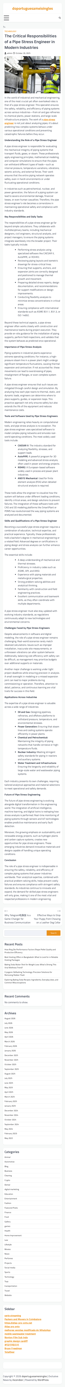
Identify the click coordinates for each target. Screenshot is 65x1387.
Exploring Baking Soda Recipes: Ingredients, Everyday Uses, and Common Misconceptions (31, 981)
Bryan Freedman (13, 1348)
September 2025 (12, 1069)
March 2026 (10, 1041)
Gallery (7, 1221)
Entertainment (11, 1198)
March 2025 (10, 1096)
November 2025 (11, 1059)
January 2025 (10, 1105)
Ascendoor (17, 1380)
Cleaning (8, 1175)
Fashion (8, 1203)
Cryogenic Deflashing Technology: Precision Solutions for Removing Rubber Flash (28, 973)
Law (6, 1239)
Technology (10, 31)
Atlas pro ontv (12, 1326)
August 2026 (10, 1018)
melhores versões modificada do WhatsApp (28, 1330)
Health (7, 1230)
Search (54, 932)
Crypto (7, 1180)
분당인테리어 (12, 1344)
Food (7, 1216)
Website (8, 1295)
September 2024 (12, 1124)
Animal (7, 1157)
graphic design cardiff (16, 1341)
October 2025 (10, 1064)
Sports (7, 1272)
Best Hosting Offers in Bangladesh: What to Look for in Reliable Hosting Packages (31, 958)
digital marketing (12, 1189)
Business (8, 1170)
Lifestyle (8, 1244)
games (7, 1226)
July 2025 (8, 1078)
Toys (6, 1281)
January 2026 (10, 1050)
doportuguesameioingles (32, 8)
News (7, 1253)
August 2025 (10, 1073)
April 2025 (9, 1091)
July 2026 (8, 1023)
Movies (8, 1249)
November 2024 (11, 1115)
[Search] (59, 18)
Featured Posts (11, 1207)
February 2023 (11, 1133)
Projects (8, 1263)
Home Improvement (13, 1235)
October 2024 (10, 1119)
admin (9, 53)
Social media (10, 1267)
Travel (7, 1290)
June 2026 (9, 1027)
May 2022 (9, 1138)
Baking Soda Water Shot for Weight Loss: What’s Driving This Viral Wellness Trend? (30, 966)
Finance (8, 1212)
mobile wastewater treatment (20, 1334)
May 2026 (9, 1032)
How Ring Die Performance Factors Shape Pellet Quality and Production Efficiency (30, 951)
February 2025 (11, 1101)
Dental (7, 1184)
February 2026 (11, 1045)
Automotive (10, 1161)
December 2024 (11, 1110)
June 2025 (9, 1082)
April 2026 (9, 1036)
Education (9, 1193)
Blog (6, 1166)
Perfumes (9, 1258)
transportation (11, 1285)
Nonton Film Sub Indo (16, 1337)
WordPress (43, 1380)
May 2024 (9, 1128)
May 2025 (9, 1087)
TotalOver (10, 1352)
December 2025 (11, 1055)
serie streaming (13, 1315)
